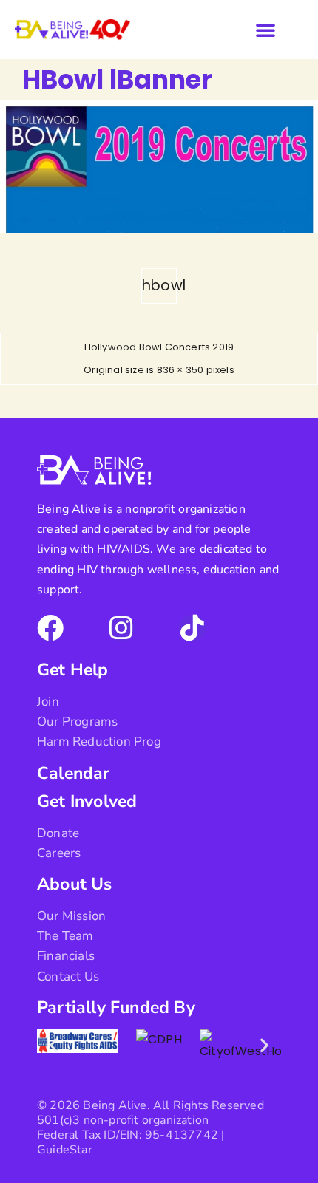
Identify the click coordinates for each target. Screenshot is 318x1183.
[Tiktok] (192, 628)
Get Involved (87, 801)
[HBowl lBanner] (159, 228)
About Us (74, 884)
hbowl (159, 286)
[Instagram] (121, 628)
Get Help (73, 669)
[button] (265, 29)
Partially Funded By (116, 1007)
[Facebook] (50, 628)
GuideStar (64, 1150)
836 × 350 (180, 370)
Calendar (73, 773)
